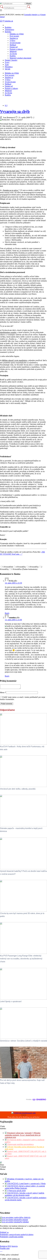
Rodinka (8, 27)
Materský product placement (20, 58)
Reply (7, 613)
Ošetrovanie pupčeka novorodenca (20, 1144)
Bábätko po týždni (17, 34)
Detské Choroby (11, 60)
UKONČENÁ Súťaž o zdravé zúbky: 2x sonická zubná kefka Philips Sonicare (25, 1187)
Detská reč (14, 47)
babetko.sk (9, 21)
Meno (3, 692)
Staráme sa (14, 38)
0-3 (6, 105)
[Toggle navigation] (1, 21)
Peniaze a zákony (16, 49)
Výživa (12, 40)
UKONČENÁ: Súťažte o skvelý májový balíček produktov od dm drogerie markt (24, 1194)
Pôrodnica (9, 67)
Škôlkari (13, 45)
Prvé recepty (14, 36)
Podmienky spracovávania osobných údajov (17, 1234)
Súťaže (7, 69)
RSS (9, 1246)
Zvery (7, 62)
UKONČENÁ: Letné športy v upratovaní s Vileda (26, 1183)
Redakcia (3, 1246)
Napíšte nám (5, 1248)
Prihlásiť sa (4, 1232)
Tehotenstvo (9, 29)
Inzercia (15, 1246)
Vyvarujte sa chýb (15, 111)
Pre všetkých (25, 1217)
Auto (7, 65)
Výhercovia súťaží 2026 (16, 1191)
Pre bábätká (24, 1222)
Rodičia (13, 56)
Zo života (13, 54)
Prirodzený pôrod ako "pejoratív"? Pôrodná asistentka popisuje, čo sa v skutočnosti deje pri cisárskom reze (22, 1135)
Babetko (8, 32)
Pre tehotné (23, 1220)
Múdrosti (13, 51)
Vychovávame (15, 43)
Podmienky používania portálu (11, 1237)
